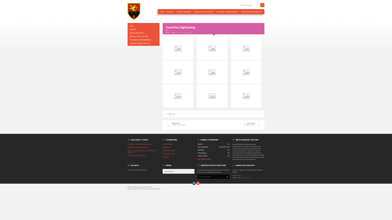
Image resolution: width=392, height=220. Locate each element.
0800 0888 (238, 175)
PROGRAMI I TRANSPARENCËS (227, 12)
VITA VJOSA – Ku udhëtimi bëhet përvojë (140, 144)
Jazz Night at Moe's (249, 125)
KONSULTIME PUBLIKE (169, 151)
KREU (162, 12)
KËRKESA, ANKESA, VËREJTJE (251, 12)
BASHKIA (170, 12)
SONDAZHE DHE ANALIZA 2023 (136, 155)
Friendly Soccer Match (178, 125)
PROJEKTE (166, 157)
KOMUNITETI (166, 147)
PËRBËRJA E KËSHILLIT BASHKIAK (137, 147)
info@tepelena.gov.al (242, 178)
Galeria (173, 32)
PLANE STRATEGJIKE (169, 154)
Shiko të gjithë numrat (204, 159)
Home (167, 32)
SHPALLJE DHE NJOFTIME (203, 12)
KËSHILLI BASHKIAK (184, 12)
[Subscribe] (227, 176)
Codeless (235, 161)
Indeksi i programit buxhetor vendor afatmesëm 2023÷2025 (142, 151)
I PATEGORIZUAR (167, 144)
